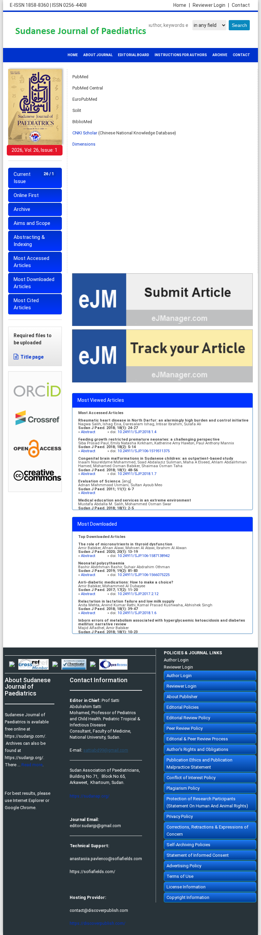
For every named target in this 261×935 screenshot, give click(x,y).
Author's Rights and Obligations (197, 749)
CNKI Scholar (84, 132)
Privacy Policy (180, 816)
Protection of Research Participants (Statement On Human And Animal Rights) (207, 802)
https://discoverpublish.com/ (97, 923)
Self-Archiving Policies (188, 844)
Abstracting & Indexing (29, 240)
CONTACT (241, 55)
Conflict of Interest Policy (191, 777)
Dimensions (83, 144)
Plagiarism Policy (183, 788)
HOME (73, 55)
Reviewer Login (211, 5)
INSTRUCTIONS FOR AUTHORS (181, 55)
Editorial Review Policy (188, 717)
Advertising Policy (184, 865)
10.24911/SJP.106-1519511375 (144, 451)
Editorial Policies (183, 707)
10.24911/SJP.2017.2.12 (138, 594)
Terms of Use (180, 876)
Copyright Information (188, 897)
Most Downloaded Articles (34, 283)
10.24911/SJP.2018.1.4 (137, 432)
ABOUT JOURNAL (97, 55)
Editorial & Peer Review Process (197, 738)
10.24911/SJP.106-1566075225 (144, 575)
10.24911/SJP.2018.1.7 (137, 474)
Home (181, 5)
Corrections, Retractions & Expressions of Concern (207, 830)
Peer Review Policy (185, 728)
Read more (31, 764)
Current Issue (34, 177)
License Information (186, 886)
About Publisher (182, 696)
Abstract (88, 432)
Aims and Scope (32, 223)
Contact (241, 5)
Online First (26, 195)
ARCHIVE (219, 55)
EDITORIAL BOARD (133, 55)
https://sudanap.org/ (89, 796)
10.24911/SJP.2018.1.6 (137, 613)
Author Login (176, 659)
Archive (22, 209)
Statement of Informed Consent (198, 855)
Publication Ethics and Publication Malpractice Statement (199, 763)
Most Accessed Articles (31, 261)
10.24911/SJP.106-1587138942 (144, 556)
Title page (32, 357)
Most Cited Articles (26, 304)
